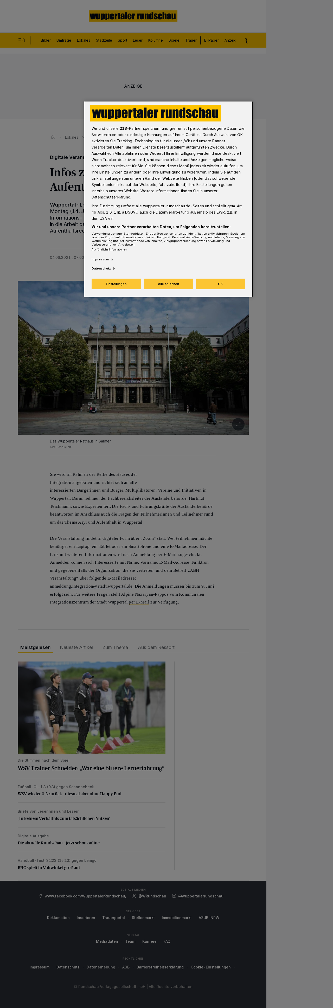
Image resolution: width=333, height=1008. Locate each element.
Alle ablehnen (168, 284)
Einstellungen (116, 284)
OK (220, 284)
